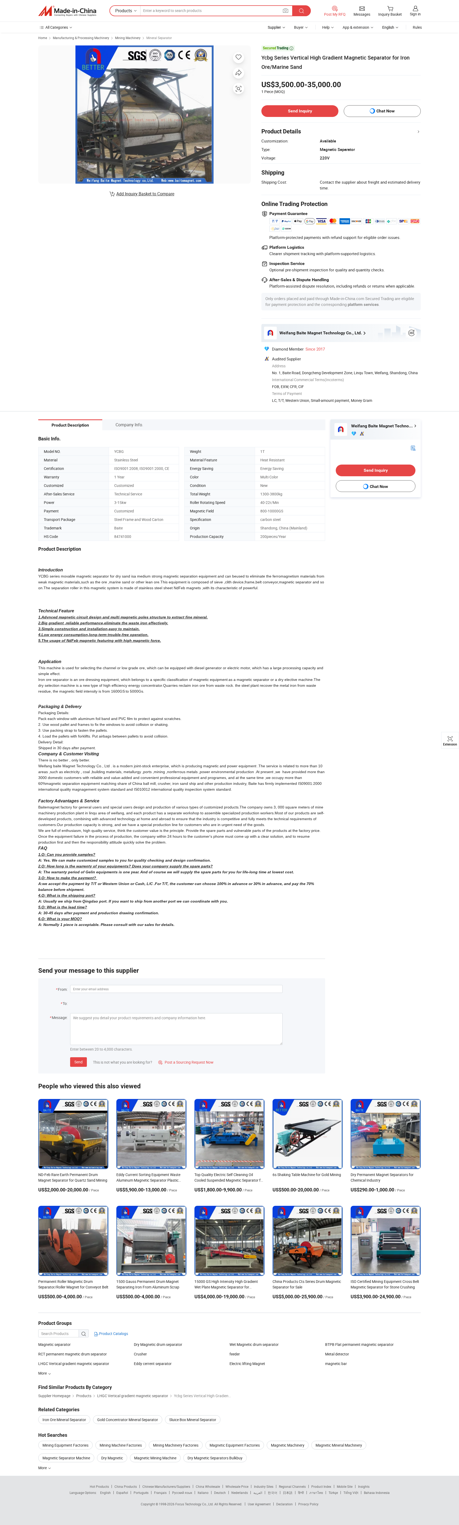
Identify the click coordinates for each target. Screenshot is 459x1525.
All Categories (56, 27)
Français (160, 1492)
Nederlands (239, 1492)
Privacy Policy (308, 1504)
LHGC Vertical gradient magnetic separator (73, 1363)
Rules (417, 27)
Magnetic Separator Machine (66, 1457)
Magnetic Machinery (287, 1445)
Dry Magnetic (112, 1457)
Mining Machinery (128, 38)
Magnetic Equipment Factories (235, 1445)
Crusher (140, 1354)
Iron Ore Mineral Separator (64, 1419)
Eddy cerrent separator (153, 1363)
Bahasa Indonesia (377, 1492)
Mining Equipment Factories (65, 1445)
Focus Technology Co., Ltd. (194, 1504)
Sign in (415, 13)
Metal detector (337, 1354)
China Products (125, 1486)
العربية (257, 1492)
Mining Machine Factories (121, 1445)
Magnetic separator (54, 1344)
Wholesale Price (237, 1486)
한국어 (272, 1492)
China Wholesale (208, 1486)
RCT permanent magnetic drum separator (72, 1354)
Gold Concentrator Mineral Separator (127, 1419)
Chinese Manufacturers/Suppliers (166, 1486)
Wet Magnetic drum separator (254, 1344)
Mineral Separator (159, 38)
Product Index (321, 1486)
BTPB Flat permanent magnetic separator (359, 1344)
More (43, 1467)
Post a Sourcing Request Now (186, 1062)
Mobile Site (344, 1486)
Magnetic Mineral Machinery (339, 1445)
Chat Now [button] (385, 110)
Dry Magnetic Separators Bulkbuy (215, 1457)
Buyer (299, 27)
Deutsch (220, 1492)
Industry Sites (263, 1486)
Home (42, 38)
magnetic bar (336, 1363)
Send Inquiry (300, 110)
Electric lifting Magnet (247, 1363)
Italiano (203, 1492)
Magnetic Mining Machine (155, 1457)
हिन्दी (301, 1492)
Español (122, 1492)
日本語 (287, 1492)
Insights (363, 1486)
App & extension (356, 27)
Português (141, 1492)
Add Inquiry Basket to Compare (145, 194)
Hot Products (99, 1486)
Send (78, 1061)
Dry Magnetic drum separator (158, 1344)
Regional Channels (292, 1486)
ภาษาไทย (316, 1492)
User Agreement (259, 1504)
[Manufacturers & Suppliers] (67, 10)
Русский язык (182, 1492)
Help (326, 27)
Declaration (284, 1504)
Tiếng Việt (350, 1492)
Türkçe (333, 1492)
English (105, 1492)
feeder (235, 1354)
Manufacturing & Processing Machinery (81, 38)
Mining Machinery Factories (175, 1445)
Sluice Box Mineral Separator (192, 1419)
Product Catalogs (113, 1333)
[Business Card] (413, 447)
